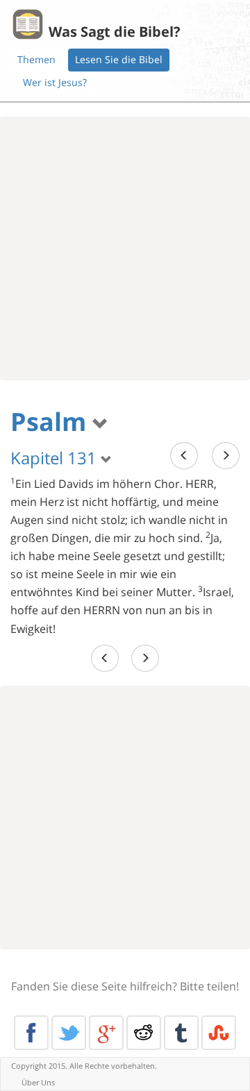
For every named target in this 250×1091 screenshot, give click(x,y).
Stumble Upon (218, 1032)
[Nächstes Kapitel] (226, 455)
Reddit (143, 1032)
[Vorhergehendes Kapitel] (184, 455)
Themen (36, 59)
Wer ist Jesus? (55, 82)
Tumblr (181, 1032)
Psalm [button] (51, 422)
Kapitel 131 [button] (55, 457)
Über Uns (38, 1082)
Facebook (31, 1032)
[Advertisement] (125, 248)
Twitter (68, 1032)
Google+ (106, 1032)
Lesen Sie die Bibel (118, 59)
